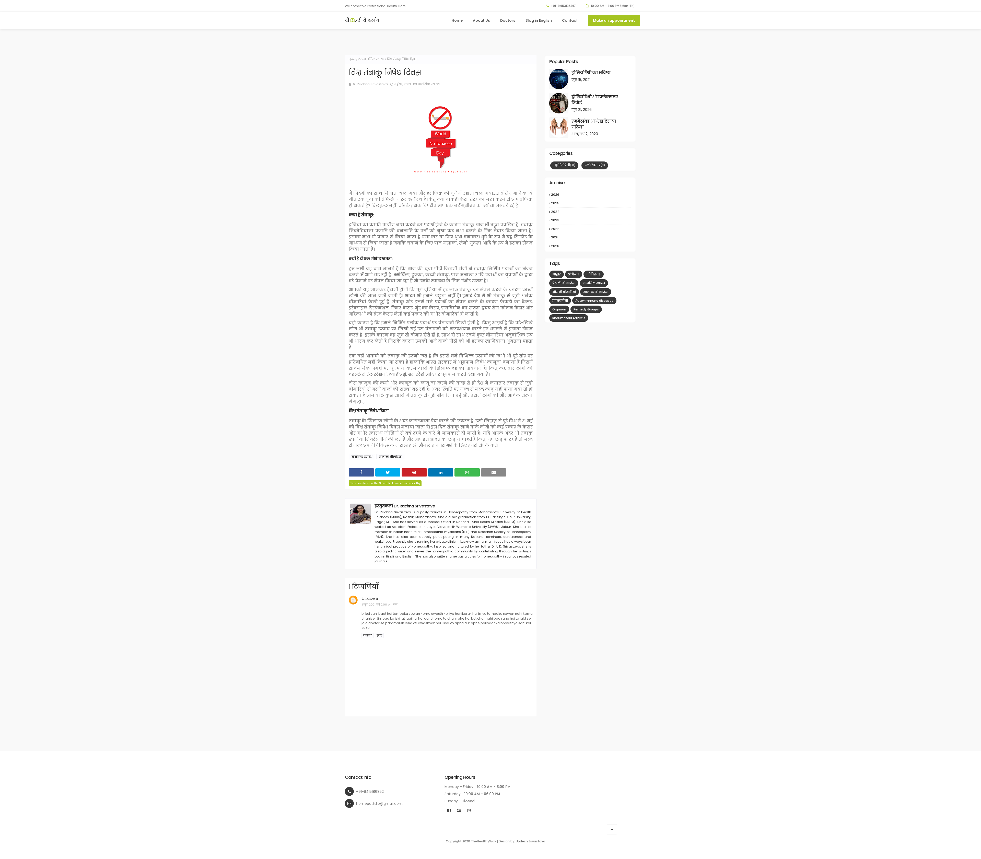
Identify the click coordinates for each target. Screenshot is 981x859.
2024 (590, 212)
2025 (590, 203)
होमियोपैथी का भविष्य (590, 73)
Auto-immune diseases (594, 300)
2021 (590, 237)
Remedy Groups (586, 309)
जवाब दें (367, 635)
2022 (590, 229)
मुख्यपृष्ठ (355, 59)
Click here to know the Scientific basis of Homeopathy (385, 483)
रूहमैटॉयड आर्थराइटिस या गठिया (593, 124)
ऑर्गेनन (573, 274)
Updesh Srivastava (530, 841)
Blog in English (538, 20)
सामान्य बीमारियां (390, 457)
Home (457, 20)
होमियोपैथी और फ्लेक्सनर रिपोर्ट (594, 100)
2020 (590, 246)
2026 (590, 194)
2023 (590, 220)
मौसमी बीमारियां (564, 292)
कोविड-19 (595, 165)
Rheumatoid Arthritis (568, 318)
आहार (556, 274)
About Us (481, 20)
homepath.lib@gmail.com (379, 803)
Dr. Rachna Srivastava (370, 84)
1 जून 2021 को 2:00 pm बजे (380, 604)
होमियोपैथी (565, 165)
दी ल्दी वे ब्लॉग (362, 20)
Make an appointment (614, 20)
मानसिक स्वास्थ (374, 59)
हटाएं (379, 635)
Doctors (507, 20)
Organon (559, 309)
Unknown (369, 598)
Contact (570, 20)
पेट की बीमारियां (563, 283)
